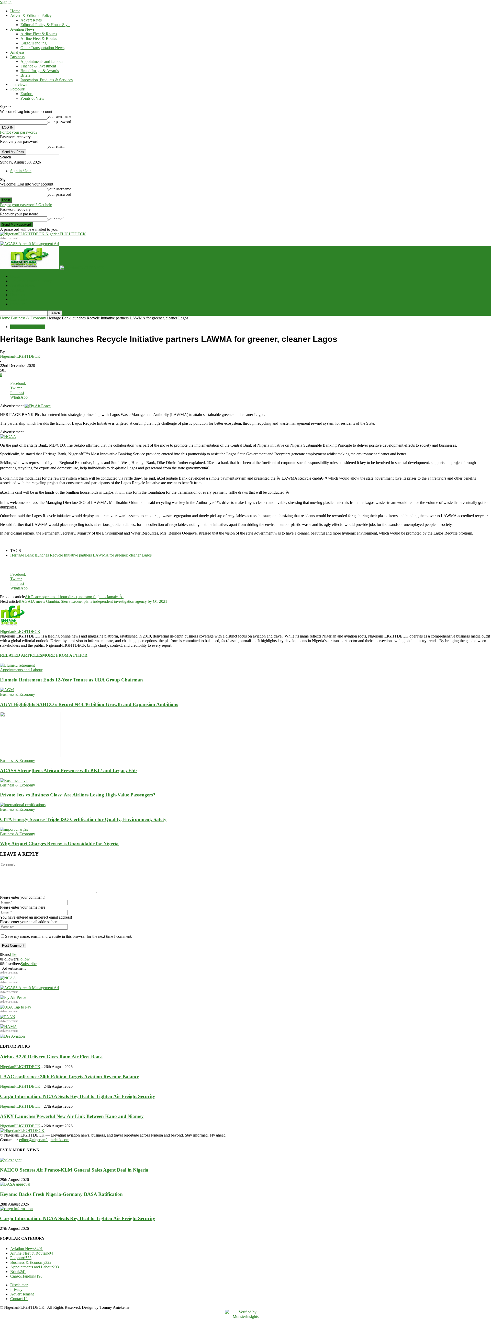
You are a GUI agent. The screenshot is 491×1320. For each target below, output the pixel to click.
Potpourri (17, 89)
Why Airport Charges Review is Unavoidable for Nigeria (59, 843)
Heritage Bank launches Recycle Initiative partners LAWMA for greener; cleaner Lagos (81, 555)
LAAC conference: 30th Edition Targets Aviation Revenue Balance (69, 1076)
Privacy (16, 1289)
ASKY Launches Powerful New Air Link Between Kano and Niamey (72, 1116)
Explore (26, 93)
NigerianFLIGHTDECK (20, 356)
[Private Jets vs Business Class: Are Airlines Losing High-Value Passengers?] (14, 780)
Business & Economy (28, 318)
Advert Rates (31, 20)
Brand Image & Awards (39, 70)
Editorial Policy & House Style (45, 24)
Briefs (25, 75)
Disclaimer (19, 1285)
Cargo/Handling (33, 43)
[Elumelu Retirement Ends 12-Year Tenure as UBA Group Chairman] (17, 665)
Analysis (17, 52)
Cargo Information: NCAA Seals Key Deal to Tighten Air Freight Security (77, 1096)
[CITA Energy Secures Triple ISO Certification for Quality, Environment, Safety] (23, 805)
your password (59, 122)
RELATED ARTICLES (21, 655)
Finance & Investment (38, 66)
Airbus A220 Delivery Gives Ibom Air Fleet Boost (51, 1056)
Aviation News (22, 29)
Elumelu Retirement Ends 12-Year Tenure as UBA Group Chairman (71, 679)
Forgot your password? (18, 132)
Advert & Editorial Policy (31, 15)
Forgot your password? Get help (26, 205)
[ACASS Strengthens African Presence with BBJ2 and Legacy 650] (30, 756)
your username (59, 116)
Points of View (32, 98)
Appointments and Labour (41, 61)
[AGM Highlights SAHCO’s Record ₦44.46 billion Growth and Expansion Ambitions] (7, 690)
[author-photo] (12, 627)
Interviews (18, 84)
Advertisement (22, 1294)
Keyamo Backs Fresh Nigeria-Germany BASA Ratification (61, 1194)
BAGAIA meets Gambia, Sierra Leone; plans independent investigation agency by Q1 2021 (93, 601)
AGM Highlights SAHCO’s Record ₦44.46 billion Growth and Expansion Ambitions (89, 704)
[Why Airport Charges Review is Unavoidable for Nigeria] (14, 829)
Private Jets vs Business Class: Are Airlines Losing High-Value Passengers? (77, 794)
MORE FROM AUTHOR (64, 655)
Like (13, 954)
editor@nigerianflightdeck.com (44, 1140)
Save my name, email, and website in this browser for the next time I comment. (68, 936)
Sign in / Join (20, 171)
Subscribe (29, 964)
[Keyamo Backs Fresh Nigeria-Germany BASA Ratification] (15, 1184)
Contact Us (19, 1298)
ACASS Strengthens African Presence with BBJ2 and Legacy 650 (68, 770)
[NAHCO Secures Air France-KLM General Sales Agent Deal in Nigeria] (10, 1160)
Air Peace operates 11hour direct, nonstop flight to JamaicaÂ (74, 597)
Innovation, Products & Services (46, 80)
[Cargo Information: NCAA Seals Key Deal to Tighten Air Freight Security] (16, 1209)
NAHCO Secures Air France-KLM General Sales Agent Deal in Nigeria (74, 1170)
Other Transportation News (42, 47)
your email (55, 146)
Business (17, 57)
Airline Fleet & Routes (38, 34)
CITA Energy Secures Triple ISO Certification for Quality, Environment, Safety (83, 819)
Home (15, 11)
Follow (24, 959)
